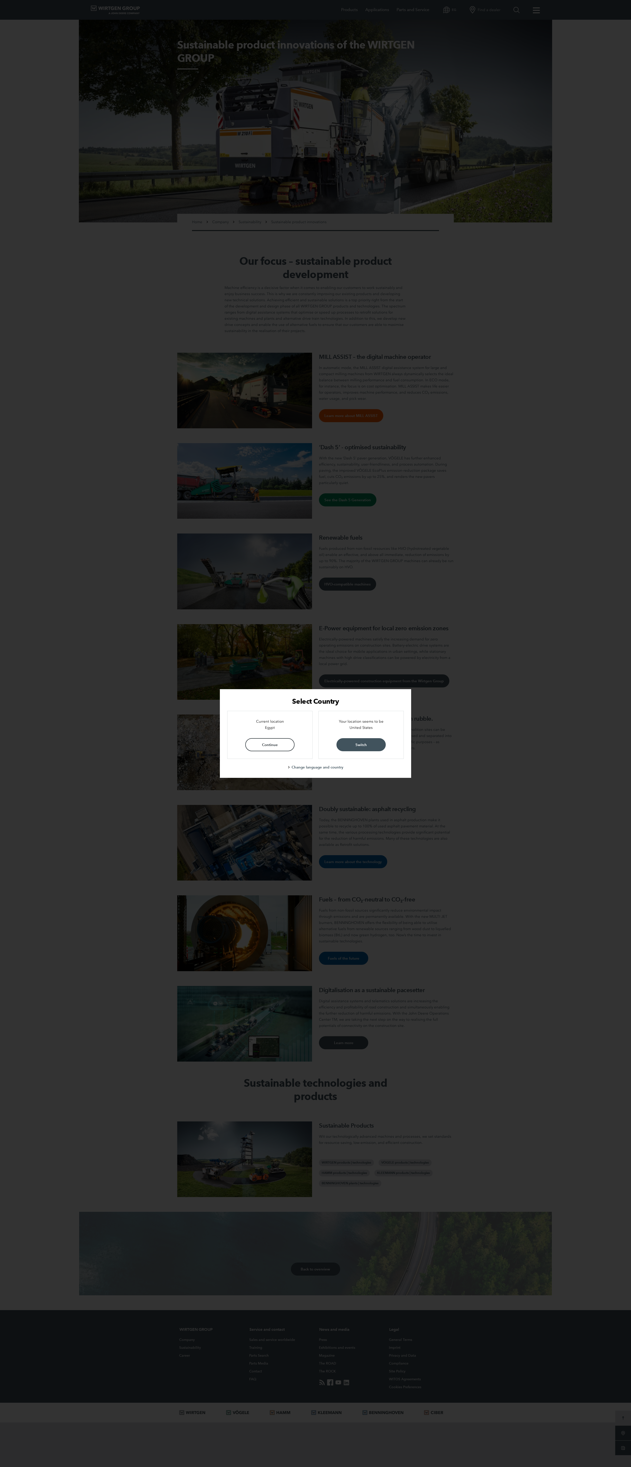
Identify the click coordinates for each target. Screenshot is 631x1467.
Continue (270, 744)
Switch (361, 744)
